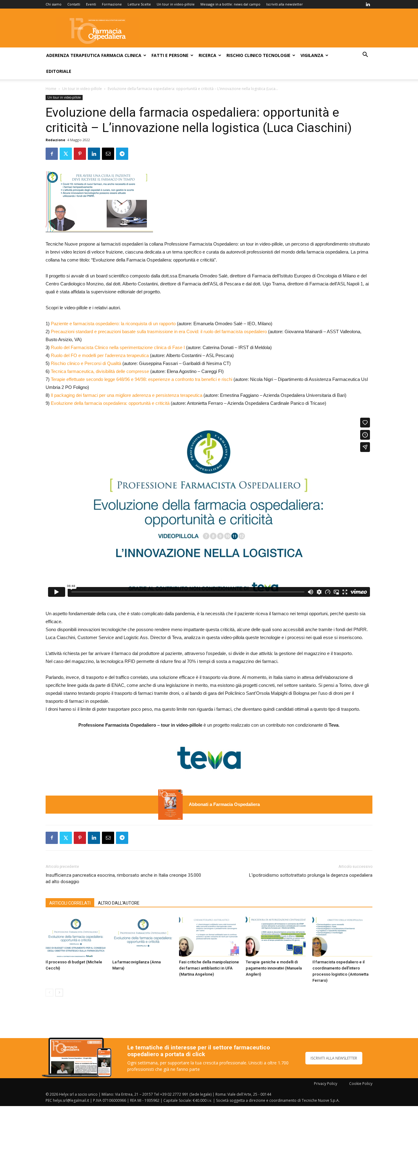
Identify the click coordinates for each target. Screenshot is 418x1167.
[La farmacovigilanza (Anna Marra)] (142, 936)
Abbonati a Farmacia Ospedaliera (224, 804)
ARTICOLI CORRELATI (70, 903)
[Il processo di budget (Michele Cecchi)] (76, 936)
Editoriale (58, 71)
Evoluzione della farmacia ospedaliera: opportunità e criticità (110, 403)
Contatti (73, 4)
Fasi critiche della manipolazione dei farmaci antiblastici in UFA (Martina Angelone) (209, 968)
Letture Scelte (139, 4)
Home (51, 88)
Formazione (112, 4)
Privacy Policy (325, 1083)
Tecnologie (276, 55)
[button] (365, 55)
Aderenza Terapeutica (73, 55)
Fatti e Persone (169, 55)
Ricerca (207, 55)
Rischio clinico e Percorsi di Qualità (86, 363)
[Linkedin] (367, 4)
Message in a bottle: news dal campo (230, 4)
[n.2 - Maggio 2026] (170, 804)
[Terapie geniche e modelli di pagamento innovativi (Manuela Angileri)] (276, 936)
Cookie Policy (360, 1083)
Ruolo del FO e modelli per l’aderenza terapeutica (100, 355)
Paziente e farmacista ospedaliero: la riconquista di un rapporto (113, 323)
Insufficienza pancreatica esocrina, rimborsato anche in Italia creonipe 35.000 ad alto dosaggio (123, 878)
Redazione (55, 139)
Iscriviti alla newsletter (284, 4)
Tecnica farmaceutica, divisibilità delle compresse (100, 371)
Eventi (91, 4)
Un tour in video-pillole (176, 4)
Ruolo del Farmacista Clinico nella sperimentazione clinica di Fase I (118, 347)
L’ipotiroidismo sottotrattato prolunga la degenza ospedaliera (310, 875)
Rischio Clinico (244, 55)
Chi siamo (54, 4)
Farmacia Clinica (121, 55)
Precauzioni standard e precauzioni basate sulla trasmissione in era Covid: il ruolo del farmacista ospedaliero (159, 331)
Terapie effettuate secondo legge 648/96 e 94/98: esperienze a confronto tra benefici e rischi (141, 379)
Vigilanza (311, 55)
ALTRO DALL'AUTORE (119, 903)
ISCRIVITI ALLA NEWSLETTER (334, 1058)
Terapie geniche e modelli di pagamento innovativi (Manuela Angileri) (274, 968)
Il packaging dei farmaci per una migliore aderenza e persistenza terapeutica (126, 395)
